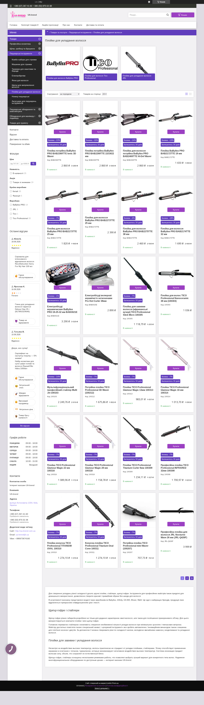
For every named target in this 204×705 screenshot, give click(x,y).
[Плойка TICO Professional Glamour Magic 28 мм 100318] (100, 432)
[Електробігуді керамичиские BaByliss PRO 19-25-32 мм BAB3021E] (62, 273)
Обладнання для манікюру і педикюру (22, 117)
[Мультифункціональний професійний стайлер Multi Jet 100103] (62, 354)
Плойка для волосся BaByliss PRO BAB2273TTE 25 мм (100, 220)
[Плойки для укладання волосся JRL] (138, 63)
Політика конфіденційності (117, 686)
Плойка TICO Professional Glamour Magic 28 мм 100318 (99, 468)
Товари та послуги (58, 32)
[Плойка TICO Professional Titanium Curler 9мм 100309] (138, 432)
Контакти (78, 25)
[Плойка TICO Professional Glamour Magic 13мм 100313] (138, 354)
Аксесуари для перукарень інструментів (24, 102)
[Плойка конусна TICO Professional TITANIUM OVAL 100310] (62, 510)
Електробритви (18, 76)
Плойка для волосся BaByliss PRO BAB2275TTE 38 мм (138, 231)
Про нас (66, 25)
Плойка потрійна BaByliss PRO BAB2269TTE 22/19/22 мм (99, 153)
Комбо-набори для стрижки (24, 59)
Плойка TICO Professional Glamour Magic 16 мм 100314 (175, 390)
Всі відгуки (25, 426)
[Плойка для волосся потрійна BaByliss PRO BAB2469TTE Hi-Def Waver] (138, 118)
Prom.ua (115, 683)
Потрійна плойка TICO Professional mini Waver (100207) (135, 546)
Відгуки (13, 134)
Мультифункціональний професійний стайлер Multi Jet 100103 (62, 390)
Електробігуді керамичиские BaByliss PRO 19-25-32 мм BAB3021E (62, 309)
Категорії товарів (28, 25)
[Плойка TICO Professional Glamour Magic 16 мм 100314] (176, 354)
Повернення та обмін (20, 144)
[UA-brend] (18, 15)
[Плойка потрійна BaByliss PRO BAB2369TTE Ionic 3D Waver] (62, 118)
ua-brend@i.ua (22, 535)
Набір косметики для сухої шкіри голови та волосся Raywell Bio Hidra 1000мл (24, 365)
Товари (13, 39)
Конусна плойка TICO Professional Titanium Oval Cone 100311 (99, 546)
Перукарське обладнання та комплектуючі (22, 110)
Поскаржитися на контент (95, 686)
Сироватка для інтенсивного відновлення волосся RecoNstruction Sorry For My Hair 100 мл (24, 261)
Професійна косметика (20, 44)
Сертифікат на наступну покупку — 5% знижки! (25, 355)
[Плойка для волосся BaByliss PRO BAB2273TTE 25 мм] (100, 196)
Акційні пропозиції (50, 25)
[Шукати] (167, 14)
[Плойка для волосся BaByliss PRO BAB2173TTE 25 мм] (62, 196)
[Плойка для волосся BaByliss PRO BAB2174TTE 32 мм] (176, 196)
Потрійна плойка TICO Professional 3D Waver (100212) (97, 390)
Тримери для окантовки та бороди (24, 70)
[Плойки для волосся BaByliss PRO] (62, 63)
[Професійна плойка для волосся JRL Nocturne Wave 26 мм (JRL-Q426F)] (176, 510)
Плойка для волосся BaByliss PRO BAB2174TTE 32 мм (175, 231)
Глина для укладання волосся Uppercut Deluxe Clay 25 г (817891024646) (24, 308)
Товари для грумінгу (19, 123)
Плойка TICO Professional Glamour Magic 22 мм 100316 (61, 468)
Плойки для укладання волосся (26, 92)
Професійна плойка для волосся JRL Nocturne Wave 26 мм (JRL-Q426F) (174, 535)
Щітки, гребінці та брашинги (22, 49)
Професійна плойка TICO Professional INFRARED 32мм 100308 (174, 468)
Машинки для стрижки (22, 64)
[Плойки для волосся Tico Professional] (100, 63)
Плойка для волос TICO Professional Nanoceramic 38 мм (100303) (175, 298)
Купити (62, 132)
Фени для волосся (20, 80)
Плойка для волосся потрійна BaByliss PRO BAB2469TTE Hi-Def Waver (137, 153)
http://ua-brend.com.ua (25, 531)
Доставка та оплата (95, 25)
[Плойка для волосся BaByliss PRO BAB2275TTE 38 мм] (138, 196)
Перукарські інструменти (80, 32)
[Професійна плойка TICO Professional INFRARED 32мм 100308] (176, 432)
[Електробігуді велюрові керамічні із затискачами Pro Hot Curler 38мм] (100, 273)
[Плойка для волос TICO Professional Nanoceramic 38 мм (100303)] (176, 273)
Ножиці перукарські (20, 96)
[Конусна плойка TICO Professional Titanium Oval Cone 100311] (100, 510)
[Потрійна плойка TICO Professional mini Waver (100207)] (138, 510)
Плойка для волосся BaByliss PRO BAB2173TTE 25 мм (62, 231)
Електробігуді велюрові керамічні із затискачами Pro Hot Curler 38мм (98, 298)
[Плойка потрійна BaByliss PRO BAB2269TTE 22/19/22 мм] (100, 118)
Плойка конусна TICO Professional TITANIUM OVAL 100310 (59, 546)
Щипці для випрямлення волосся (23, 86)
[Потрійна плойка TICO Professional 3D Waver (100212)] (100, 354)
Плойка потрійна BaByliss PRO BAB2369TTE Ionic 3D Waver (61, 153)
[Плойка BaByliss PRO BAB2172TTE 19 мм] (176, 118)
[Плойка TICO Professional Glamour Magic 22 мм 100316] (62, 432)
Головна (13, 25)
